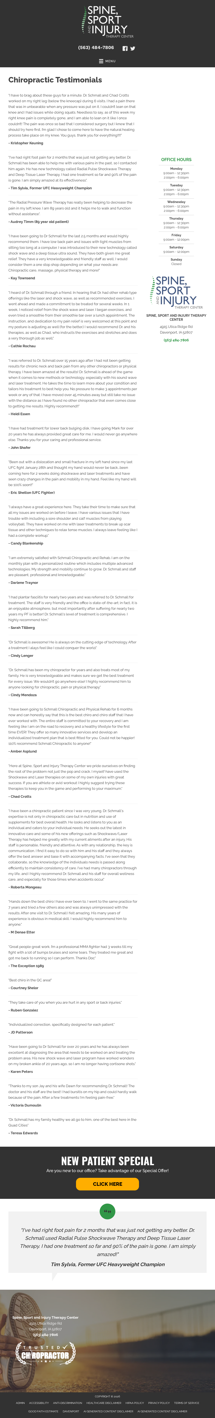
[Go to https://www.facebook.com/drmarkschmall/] (125, 49)
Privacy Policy (159, 1403)
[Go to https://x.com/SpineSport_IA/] (132, 49)
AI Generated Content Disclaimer (108, 1411)
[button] (107, 1184)
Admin (20, 1403)
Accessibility (39, 1403)
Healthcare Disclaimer (104, 1403)
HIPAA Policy (135, 1403)
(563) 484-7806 (96, 47)
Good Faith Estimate (43, 1411)
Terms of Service (186, 1403)
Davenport (71, 1411)
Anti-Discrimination (67, 1403)
